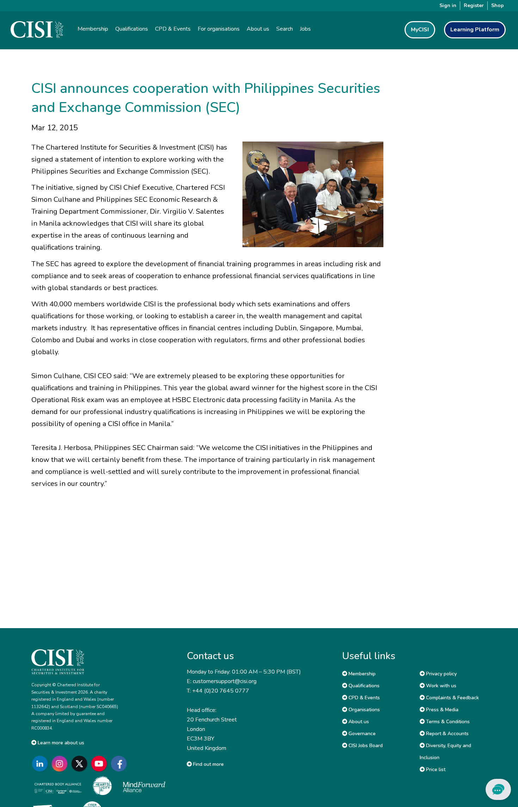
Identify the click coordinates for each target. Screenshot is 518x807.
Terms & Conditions (447, 721)
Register (474, 5)
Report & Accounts (447, 733)
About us (358, 721)
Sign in (447, 5)
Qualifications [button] (131, 29)
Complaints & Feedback (452, 697)
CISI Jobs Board (365, 745)
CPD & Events (363, 697)
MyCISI (420, 29)
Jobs (305, 29)
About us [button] (258, 29)
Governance (361, 733)
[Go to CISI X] (81, 763)
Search (284, 29)
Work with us (440, 685)
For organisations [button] (219, 29)
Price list (435, 769)
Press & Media (441, 709)
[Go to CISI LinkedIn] (41, 763)
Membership (361, 673)
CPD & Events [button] (173, 29)
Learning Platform (474, 29)
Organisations (363, 709)
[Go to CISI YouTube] (100, 763)
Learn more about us (60, 742)
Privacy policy (441, 673)
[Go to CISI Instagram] (61, 763)
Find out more (208, 764)
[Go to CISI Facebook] (120, 763)
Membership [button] (93, 29)
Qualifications (363, 685)
